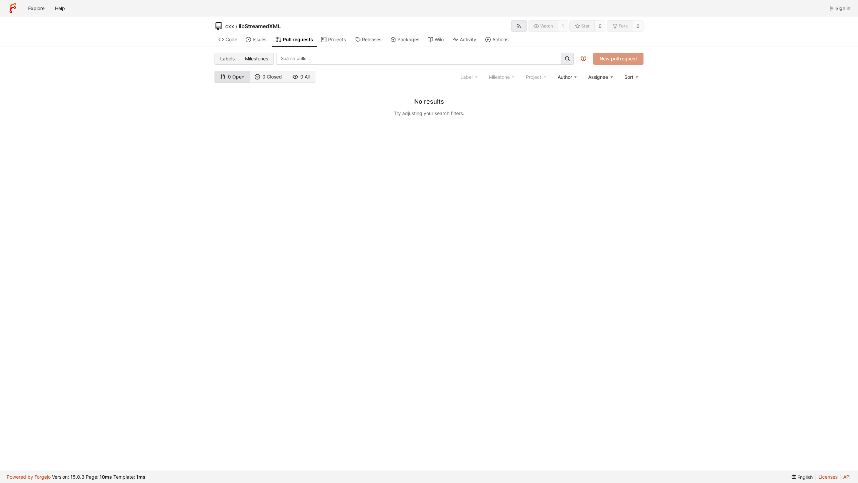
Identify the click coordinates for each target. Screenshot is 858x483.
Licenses (828, 477)
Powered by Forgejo (29, 477)
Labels (227, 58)
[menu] (632, 77)
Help (60, 8)
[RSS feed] (519, 26)
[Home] (12, 8)
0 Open (236, 76)
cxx (229, 26)
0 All (305, 76)
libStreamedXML (260, 26)
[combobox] (568, 77)
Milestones (256, 58)
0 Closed (272, 76)
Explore (36, 8)
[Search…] (567, 58)
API (847, 477)
